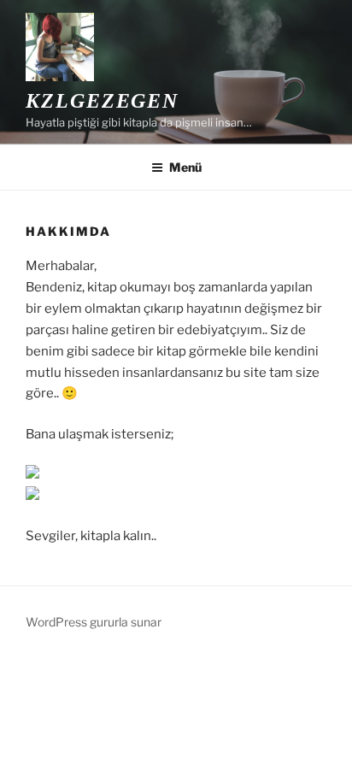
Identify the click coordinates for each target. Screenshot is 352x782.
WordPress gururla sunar (93, 621)
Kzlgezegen (102, 101)
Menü (185, 167)
